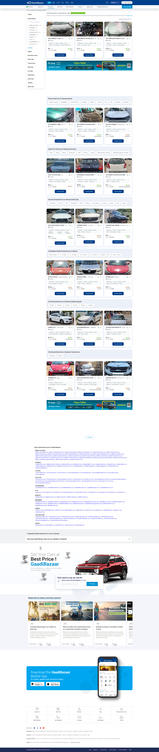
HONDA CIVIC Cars (59, 510)
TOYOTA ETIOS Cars (62, 472)
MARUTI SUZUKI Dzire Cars (86, 454)
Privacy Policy (104, 749)
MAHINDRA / (43, 731)
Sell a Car (60, 6)
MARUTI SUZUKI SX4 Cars (76, 459)
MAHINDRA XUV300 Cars (79, 503)
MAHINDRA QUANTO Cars (118, 501)
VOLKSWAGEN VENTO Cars (54, 487)
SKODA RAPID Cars (59, 525)
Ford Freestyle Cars (102, 492)
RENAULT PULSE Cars (83, 497)
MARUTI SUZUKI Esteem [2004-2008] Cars (103, 457)
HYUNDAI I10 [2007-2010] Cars (53, 464)
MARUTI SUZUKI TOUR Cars (115, 455)
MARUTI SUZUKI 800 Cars (41, 454)
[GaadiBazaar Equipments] (63, 2)
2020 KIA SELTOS (111, 378)
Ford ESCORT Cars (121, 492)
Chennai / (34, 735)
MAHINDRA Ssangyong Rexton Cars (94, 503)
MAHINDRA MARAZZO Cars (65, 503)
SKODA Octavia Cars (69, 525)
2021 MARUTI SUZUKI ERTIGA (86, 124)
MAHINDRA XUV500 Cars (77, 501)
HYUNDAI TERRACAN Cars (41, 468)
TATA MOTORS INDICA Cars (69, 518)
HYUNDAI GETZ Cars (51, 466)
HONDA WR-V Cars (80, 510)
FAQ (130, 749)
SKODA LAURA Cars (39, 525)
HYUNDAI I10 (52, 378)
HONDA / (61, 731)
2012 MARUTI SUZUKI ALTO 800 (115, 175)
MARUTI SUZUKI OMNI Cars (71, 452)
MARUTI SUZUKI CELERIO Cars (61, 455)
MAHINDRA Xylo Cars (66, 501)
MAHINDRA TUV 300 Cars (105, 501)
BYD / (71, 731)
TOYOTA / (65, 731)
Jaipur (88, 735)
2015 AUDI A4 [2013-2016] (56, 225)
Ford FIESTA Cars (57, 492)
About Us (96, 749)
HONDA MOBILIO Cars (70, 510)
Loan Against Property (115, 738)
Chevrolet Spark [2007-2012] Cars (64, 479)
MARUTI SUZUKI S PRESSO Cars (72, 457)
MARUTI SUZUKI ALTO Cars (99, 452)
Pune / (80, 735)
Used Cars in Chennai (41, 10)
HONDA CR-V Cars (117, 510)
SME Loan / (107, 738)
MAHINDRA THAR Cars (53, 503)
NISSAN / (80, 731)
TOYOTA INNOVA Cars (40, 472)
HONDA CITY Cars (39, 510)
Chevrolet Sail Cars (39, 481)
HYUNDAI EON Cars (77, 464)
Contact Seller (60, 55)
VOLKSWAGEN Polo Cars (41, 487)
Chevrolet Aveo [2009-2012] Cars (73, 481)
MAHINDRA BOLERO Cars (41, 501)
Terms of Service (123, 749)
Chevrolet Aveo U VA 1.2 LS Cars (105, 481)
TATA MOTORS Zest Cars (54, 516)
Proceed (92, 584)
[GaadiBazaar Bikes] (53, 2)
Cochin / (64, 735)
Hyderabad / (55, 735)
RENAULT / (75, 731)
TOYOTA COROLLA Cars (112, 472)
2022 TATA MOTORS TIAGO (85, 378)
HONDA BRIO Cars (108, 510)
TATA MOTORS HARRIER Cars (42, 520)
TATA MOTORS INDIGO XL (113, 327)
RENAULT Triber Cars (61, 497)
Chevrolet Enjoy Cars (78, 479)
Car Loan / (37, 738)
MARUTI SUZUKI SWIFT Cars (41, 452)
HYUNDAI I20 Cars (111, 464)
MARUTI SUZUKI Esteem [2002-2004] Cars (45, 459)
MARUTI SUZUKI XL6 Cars (58, 457)
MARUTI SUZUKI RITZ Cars (118, 454)
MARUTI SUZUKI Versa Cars (120, 457)
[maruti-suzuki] (89, 65)
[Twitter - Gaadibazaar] (38, 728)
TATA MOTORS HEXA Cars (94, 516)
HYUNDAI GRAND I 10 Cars (89, 464)
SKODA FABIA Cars (50, 525)
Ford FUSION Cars (112, 492)
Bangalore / (39, 735)
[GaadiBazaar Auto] (72, 2)
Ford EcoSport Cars (47, 492)
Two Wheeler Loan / (45, 738)
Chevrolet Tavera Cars (40, 479)
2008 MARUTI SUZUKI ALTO (85, 38)
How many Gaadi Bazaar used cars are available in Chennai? (47, 539)
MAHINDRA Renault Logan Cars (91, 501)
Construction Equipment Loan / (70, 738)
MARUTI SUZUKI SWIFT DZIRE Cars (56, 454)
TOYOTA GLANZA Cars (85, 472)
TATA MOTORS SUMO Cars (81, 516)
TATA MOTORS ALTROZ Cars (83, 518)
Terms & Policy (113, 749)
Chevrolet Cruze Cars (88, 479)
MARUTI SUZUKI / (36, 731)
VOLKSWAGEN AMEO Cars (67, 487)
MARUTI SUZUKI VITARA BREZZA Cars (101, 454)
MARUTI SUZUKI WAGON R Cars (56, 452)
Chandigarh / (69, 735)
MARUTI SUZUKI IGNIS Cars (86, 457)
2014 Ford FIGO (53, 277)
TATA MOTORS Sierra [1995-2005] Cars (59, 520)
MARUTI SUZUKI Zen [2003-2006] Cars (44, 455)
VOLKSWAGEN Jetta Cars (80, 487)
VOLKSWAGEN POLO (83, 327)
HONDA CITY (52, 327)
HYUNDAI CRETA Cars (113, 466)
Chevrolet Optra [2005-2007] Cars (43, 482)
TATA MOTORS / (50, 731)
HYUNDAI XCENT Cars (40, 464)
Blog (90, 749)
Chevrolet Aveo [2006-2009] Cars (118, 479)
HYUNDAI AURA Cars (78, 466)
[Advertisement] (89, 83)
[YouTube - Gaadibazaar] (44, 728)
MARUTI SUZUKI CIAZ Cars (75, 455)
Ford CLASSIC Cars (92, 492)
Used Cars (33, 10)
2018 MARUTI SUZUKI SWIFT (86, 175)
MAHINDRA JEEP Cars (53, 505)
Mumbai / (50, 735)
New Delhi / (45, 735)
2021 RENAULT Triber (54, 38)
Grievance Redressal (75, 742)
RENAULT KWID (81, 277)
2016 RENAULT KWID (54, 124)
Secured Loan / (101, 738)
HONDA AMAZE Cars (49, 510)
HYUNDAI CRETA (82, 225)
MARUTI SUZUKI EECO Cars (112, 452)
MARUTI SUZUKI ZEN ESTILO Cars (43, 457)
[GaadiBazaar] (35, 2)
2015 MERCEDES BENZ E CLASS (116, 38)
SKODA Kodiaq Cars (79, 525)
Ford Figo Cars (38, 492)
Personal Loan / (93, 738)
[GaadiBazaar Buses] (67, 2)
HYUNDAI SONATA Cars (90, 466)
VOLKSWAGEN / (86, 731)
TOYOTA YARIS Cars (40, 474)
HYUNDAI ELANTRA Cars (101, 466)
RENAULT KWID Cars (40, 497)
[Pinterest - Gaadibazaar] (41, 728)
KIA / (69, 731)
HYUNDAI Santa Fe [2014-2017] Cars (65, 466)
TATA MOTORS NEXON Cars (41, 518)
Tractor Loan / (80, 738)
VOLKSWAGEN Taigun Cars (93, 487)
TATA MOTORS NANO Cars (41, 516)
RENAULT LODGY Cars (51, 497)
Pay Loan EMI (127, 6)
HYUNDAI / (56, 731)
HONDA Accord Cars (40, 512)
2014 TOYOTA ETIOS (54, 175)
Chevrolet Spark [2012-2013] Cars (102, 479)
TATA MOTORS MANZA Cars (55, 518)
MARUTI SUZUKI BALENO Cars (85, 452)
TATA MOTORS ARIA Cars (97, 518)
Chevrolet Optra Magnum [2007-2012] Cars (55, 481)
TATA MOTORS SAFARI (113, 225)
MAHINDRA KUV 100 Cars (41, 503)
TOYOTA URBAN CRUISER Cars (99, 472)
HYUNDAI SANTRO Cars (66, 464)
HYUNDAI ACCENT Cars (101, 464)
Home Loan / (87, 738)
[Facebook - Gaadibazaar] (35, 728)
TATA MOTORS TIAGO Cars (67, 516)
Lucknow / (84, 735)
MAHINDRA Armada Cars (41, 505)
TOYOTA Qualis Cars (51, 472)
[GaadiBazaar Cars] (49, 2)
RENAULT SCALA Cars (72, 497)
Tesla (91, 731)
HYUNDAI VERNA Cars (40, 466)
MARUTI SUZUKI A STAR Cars (88, 455)
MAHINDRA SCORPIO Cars (54, 501)
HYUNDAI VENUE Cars (121, 464)
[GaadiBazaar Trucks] (58, 2)
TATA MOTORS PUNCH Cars (110, 518)
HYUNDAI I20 (110, 277)
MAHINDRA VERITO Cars (108, 503)
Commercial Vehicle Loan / (56, 738)
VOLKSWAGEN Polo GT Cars (106, 487)
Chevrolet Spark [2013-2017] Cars (89, 481)
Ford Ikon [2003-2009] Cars (68, 492)
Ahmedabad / (76, 735)
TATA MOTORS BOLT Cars (107, 516)
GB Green (30, 6)
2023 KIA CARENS (111, 124)
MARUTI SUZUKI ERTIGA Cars (71, 454)
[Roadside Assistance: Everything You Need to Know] (110, 611)
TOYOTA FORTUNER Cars (73, 472)
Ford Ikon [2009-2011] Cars (81, 492)
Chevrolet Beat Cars (51, 479)
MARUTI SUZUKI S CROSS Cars (63, 459)
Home (28, 10)
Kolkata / (60, 735)
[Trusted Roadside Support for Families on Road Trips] (44, 611)
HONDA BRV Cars (99, 510)
